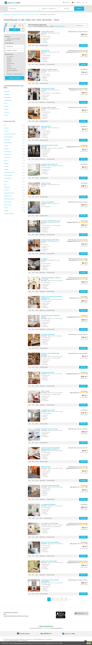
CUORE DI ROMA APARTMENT (50, 240)
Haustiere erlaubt (11, 69)
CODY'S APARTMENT (47, 202)
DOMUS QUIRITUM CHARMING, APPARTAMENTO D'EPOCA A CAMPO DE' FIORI (50, 449)
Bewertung (42, 64)
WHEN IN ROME (46, 126)
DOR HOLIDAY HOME (47, 372)
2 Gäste (67, 8)
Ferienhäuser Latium (17, 14)
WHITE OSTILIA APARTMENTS (50, 542)
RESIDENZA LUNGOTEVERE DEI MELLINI (50, 316)
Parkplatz (9, 60)
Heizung (8, 58)
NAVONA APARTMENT (48, 334)
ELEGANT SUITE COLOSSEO (49, 429)
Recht (36, 639)
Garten (8, 65)
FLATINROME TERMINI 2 (48, 504)
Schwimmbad (10, 63)
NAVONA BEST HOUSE (48, 88)
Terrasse (8, 67)
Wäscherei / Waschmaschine (14, 74)
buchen (84, 45)
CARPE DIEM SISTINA (47, 32)
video (33, 518)
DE (74, 2)
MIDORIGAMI (45, 50)
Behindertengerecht (12, 70)
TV (7, 72)
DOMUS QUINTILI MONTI (48, 107)
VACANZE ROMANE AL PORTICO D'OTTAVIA (51, 278)
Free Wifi (8, 62)
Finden (78, 8)
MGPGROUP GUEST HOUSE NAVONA (49, 146)
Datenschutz (41, 639)
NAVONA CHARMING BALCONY (51, 221)
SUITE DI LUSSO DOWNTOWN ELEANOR (50, 354)
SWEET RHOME (45, 467)
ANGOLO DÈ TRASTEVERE (49, 561)
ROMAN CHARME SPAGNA (49, 69)
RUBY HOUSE (45, 391)
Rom (37, 14)
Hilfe (79, 2)
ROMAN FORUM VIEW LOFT (49, 164)
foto (33, 45)
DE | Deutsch (80, 613)
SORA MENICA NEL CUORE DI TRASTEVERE (50, 580)
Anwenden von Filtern (14, 78)
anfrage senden (44, 45)
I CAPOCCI (44, 259)
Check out (53, 8)
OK (89, 643)
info (30, 45)
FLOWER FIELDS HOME (48, 410)
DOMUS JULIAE (45, 183)
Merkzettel (67, 2)
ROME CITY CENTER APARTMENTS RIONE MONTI (51, 297)
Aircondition (9, 56)
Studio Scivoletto (13, 640)
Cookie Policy (49, 639)
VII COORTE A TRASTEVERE (49, 523)
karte (14, 29)
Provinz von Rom (29, 14)
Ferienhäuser (7, 14)
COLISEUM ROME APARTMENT (50, 486)
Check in (46, 8)
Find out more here (18, 643)
